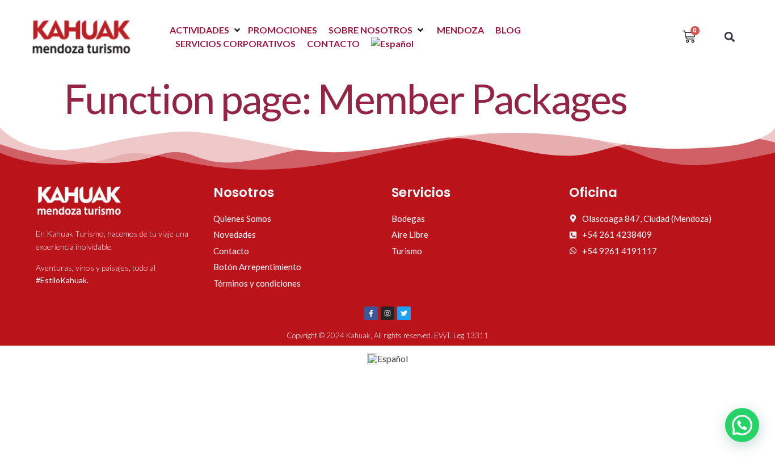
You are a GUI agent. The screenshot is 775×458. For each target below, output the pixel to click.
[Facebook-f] (371, 313)
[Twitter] (404, 313)
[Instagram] (387, 313)
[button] (206, 30)
